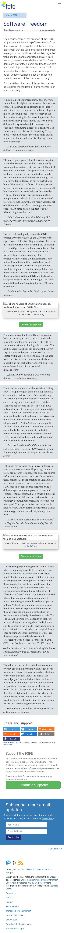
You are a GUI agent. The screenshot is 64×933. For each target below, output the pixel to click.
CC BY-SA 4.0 (37, 314)
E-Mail (47, 734)
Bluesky (30, 729)
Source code (11, 920)
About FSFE (12, 15)
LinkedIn (30, 734)
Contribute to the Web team (18, 924)
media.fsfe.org (30, 546)
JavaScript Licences (15, 915)
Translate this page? (15, 928)
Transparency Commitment (18, 911)
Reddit (12, 734)
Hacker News (47, 729)
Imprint (9, 902)
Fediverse (12, 729)
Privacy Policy (12, 906)
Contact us (11, 893)
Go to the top (56, 849)
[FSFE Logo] (8, 5)
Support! (13, 739)
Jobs (8, 897)
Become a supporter (31, 324)
